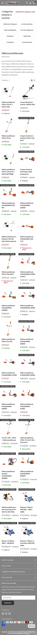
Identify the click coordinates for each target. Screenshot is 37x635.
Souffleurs (10, 36)
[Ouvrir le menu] (2, 3)
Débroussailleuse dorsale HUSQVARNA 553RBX (8, 475)
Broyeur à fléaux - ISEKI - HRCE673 (8, 542)
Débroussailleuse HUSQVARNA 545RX (26, 406)
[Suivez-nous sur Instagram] (6, 613)
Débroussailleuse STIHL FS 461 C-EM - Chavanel (27, 440)
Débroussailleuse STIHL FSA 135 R (8, 273)
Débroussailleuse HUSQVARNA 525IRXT (8, 308)
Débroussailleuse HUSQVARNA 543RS (9, 374)
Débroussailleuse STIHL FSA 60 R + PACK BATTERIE (8, 172)
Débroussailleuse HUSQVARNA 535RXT (8, 406)
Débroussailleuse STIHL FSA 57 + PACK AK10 (8, 104)
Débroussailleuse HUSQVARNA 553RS (27, 374)
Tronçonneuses (27, 42)
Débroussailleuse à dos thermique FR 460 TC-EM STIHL (9, 509)
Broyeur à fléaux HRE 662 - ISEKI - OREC (26, 509)
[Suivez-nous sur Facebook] (3, 613)
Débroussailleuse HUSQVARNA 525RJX (26, 205)
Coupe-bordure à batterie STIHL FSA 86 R (27, 138)
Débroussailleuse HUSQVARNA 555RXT (26, 474)
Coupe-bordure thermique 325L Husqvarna (26, 172)
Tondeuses (10, 42)
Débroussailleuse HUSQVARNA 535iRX (26, 341)
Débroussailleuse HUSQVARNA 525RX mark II (27, 274)
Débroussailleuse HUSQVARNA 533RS (27, 307)
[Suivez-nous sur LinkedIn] (9, 613)
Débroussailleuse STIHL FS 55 (8, 137)
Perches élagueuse (26, 30)
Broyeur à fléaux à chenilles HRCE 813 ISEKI (27, 543)
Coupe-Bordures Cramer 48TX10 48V (27, 103)
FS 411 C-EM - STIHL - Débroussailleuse (9, 439)
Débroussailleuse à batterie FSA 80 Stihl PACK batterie (9, 239)
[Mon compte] (30, 3)
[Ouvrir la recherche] (27, 3)
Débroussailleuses (10, 30)
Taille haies (27, 36)
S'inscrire (7, 603)
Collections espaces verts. (25, 12)
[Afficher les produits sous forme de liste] (34, 80)
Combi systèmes (27, 24)
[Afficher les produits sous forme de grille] (31, 80)
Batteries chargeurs (10, 24)
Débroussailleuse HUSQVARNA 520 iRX (8, 205)
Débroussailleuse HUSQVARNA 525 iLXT (26, 239)
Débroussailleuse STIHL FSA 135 (8, 340)
